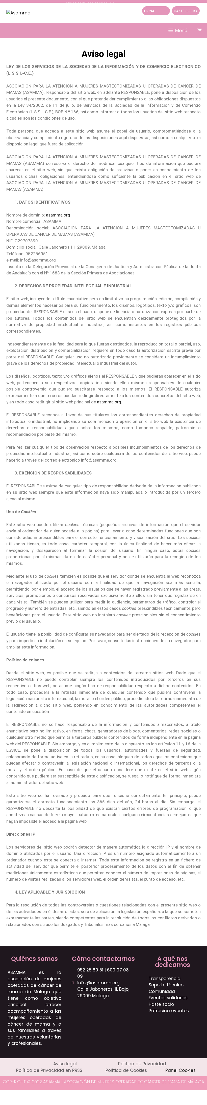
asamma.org (58, 215)
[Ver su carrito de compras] (199, 30)
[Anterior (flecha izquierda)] (5, 1102)
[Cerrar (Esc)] (41, 1095)
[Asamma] (18, 13)
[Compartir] (29, 1095)
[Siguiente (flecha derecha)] (17, 1102)
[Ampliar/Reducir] (5, 1095)
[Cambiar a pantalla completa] (17, 1095)
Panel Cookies (180, 1070)
